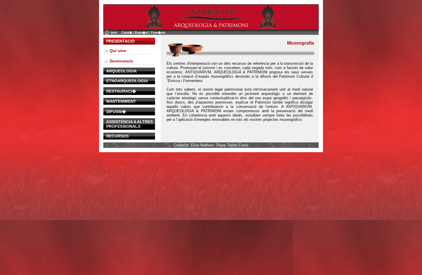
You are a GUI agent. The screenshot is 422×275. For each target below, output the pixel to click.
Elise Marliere (202, 145)
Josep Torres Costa (232, 145)
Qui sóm (118, 50)
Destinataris (121, 61)
